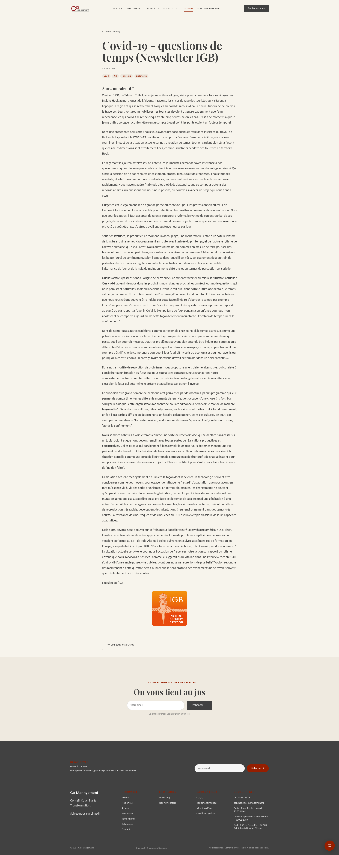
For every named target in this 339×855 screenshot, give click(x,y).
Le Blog (188, 8)
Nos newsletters (167, 803)
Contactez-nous (256, 8)
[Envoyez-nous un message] (330, 846)
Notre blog (164, 797)
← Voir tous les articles (121, 644)
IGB (115, 76)
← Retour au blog (111, 32)
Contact (126, 829)
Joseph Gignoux (158, 848)
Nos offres (135, 8)
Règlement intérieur (207, 803)
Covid (106, 76)
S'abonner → (199, 705)
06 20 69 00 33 (242, 797)
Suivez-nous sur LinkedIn (85, 813)
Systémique (141, 76)
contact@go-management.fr (249, 803)
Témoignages (128, 819)
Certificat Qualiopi (206, 813)
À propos (153, 8)
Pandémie (126, 76)
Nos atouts (171, 8)
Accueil (117, 8)
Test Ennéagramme (208, 8)
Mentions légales (205, 808)
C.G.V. (200, 797)
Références (127, 824)
